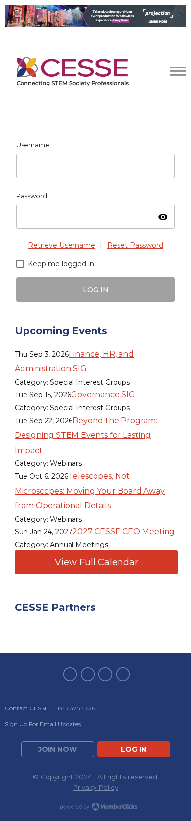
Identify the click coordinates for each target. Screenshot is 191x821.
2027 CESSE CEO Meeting (123, 531)
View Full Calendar (96, 562)
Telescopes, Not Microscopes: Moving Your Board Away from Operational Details (90, 490)
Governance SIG (103, 394)
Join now (57, 749)
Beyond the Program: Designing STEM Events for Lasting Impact (86, 435)
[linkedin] (105, 674)
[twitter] (88, 674)
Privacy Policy (95, 787)
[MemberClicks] (72, 71)
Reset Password (135, 245)
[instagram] (123, 674)
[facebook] (70, 674)
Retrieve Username (61, 245)
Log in (133, 749)
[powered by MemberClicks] (95, 807)
